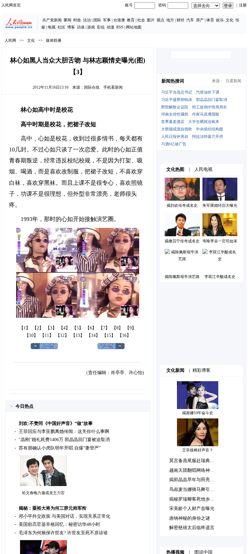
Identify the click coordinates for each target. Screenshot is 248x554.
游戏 (91, 27)
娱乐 (220, 20)
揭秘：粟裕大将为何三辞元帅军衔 (53, 508)
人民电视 (203, 169)
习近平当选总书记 (176, 92)
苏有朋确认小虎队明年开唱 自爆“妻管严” (60, 448)
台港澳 (119, 20)
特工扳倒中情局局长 (209, 107)
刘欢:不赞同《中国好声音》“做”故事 (56, 423)
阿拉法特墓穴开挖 (207, 136)
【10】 (31, 335)
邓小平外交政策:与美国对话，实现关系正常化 (64, 516)
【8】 (117, 328)
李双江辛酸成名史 (219, 276)
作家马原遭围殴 (205, 114)
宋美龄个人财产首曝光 (191, 508)
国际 (97, 20)
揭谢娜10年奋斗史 (197, 413)
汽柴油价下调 (207, 92)
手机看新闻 (113, 87)
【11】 (47, 335)
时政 (77, 20)
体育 (210, 20)
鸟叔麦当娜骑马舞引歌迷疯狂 (198, 489)
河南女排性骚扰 (174, 114)
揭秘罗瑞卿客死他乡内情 (194, 499)
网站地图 (133, 27)
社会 (141, 20)
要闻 (67, 20)
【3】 (51, 328)
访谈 (81, 27)
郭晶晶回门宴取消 (211, 99)
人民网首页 (11, 5)
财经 (180, 20)
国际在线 (91, 87)
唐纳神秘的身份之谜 (189, 518)
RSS (119, 27)
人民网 (10, 40)
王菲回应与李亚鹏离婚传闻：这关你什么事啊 (64, 431)
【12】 (62, 335)
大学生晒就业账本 (203, 121)
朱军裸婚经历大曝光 (219, 205)
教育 (131, 20)
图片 (151, 20)
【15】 (109, 335)
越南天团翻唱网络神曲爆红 (196, 470)
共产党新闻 (52, 20)
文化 (229, 20)
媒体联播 (53, 40)
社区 (61, 27)
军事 (107, 20)
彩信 (101, 27)
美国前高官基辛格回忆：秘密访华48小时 (59, 524)
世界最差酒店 (172, 121)
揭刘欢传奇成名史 (182, 205)
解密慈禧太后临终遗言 (191, 527)
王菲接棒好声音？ (197, 450)
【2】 (38, 328)
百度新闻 (233, 81)
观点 (160, 20)
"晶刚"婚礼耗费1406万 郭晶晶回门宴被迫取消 (64, 439)
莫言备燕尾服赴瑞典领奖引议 (198, 460)
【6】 (91, 328)
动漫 (110, 27)
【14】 (93, 335)
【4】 (64, 328)
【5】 (77, 328)
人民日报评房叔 (174, 136)
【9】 (130, 328)
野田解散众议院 (174, 107)
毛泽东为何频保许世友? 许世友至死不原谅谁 (63, 532)
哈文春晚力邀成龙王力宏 (43, 493)
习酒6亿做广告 (173, 144)
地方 (170, 20)
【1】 (24, 328)
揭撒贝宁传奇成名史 (182, 241)
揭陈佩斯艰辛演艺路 (182, 276)
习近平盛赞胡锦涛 (176, 99)
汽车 (190, 20)
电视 (52, 27)
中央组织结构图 (209, 129)
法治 (87, 20)
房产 (200, 20)
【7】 (104, 328)
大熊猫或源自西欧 (176, 129)
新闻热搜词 (172, 81)
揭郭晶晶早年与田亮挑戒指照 (198, 479)
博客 (71, 27)
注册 (243, 5)
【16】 (124, 335)
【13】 (78, 335)
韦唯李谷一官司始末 (219, 241)
